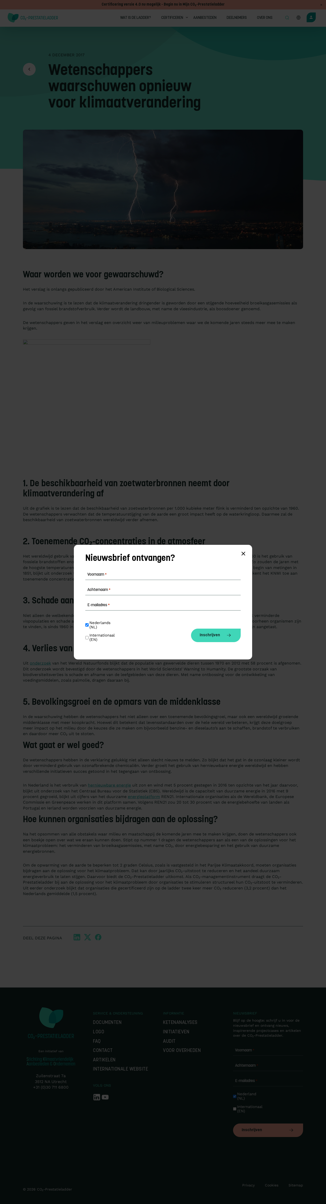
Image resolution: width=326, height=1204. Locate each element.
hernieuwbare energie (109, 785)
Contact (103, 1050)
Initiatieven (176, 1032)
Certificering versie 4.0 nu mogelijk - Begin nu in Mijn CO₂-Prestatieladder (163, 5)
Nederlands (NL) (100, 625)
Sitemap (296, 1185)
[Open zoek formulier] (287, 18)
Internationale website (120, 1069)
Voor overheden (182, 1050)
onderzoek (40, 663)
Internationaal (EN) (249, 1109)
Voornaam (244, 1050)
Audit (169, 1041)
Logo (98, 1032)
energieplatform (144, 796)
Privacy (248, 1185)
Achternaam (246, 1066)
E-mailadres (246, 1081)
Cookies (271, 1185)
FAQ (97, 1041)
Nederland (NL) (247, 1096)
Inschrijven (252, 1130)
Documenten (107, 1022)
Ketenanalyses (180, 1022)
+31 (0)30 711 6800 (51, 1087)
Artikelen (104, 1060)
